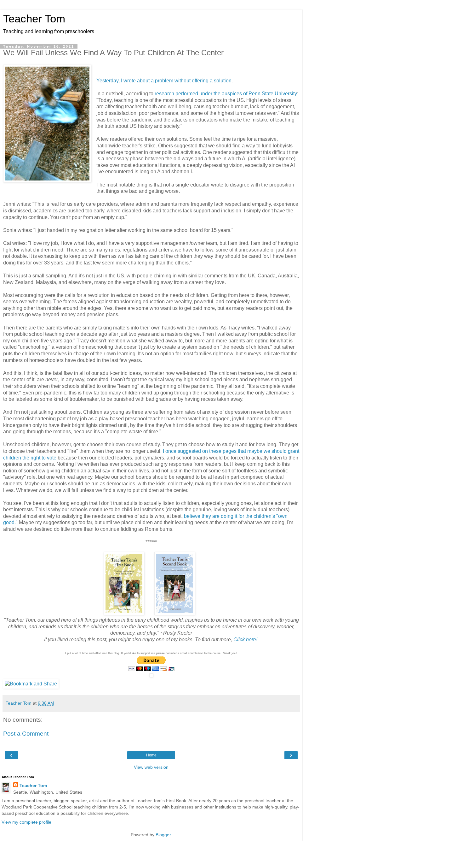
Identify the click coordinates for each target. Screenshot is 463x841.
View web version (151, 767)
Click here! (245, 639)
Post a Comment (26, 733)
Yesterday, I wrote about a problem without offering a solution (164, 80)
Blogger (163, 834)
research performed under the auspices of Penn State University (226, 93)
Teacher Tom (34, 19)
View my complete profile (26, 822)
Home (151, 755)
